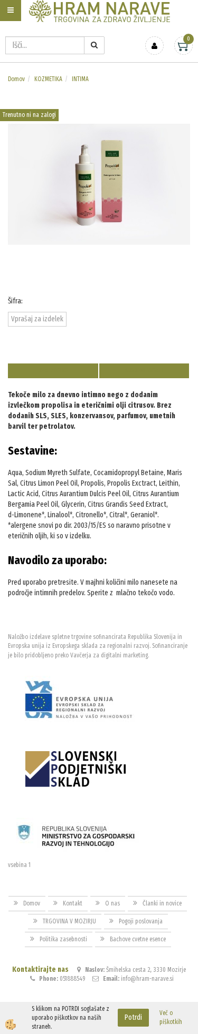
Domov (16, 79)
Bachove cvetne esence (138, 939)
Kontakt (72, 903)
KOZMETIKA (48, 79)
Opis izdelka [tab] (53, 370)
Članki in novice (162, 903)
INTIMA (80, 79)
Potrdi (133, 1017)
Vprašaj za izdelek (37, 318)
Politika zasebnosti (63, 939)
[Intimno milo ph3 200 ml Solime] (99, 183)
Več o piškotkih (170, 1017)
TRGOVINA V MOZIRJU (69, 921)
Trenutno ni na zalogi (29, 115)
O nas (112, 903)
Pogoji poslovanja (141, 921)
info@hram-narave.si (147, 978)
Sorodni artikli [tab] (144, 370)
